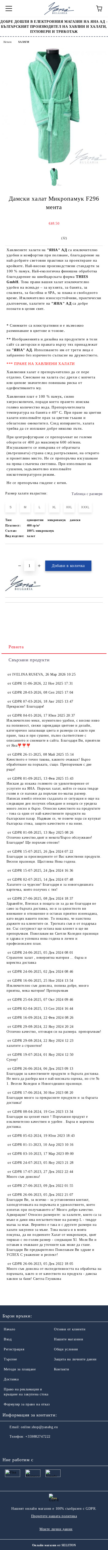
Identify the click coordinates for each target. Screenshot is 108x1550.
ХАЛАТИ (23, 42)
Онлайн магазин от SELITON (54, 1545)
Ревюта (16, 646)
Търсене (10, 1359)
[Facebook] (9, 1447)
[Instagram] (20, 1447)
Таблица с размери (87, 494)
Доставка (11, 1379)
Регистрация (14, 1349)
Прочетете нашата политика (54, 1516)
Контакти (61, 1369)
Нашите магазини (68, 1339)
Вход (8, 1339)
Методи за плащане (20, 1369)
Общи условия (66, 1349)
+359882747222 (37, 1436)
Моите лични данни (56, 1529)
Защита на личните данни (75, 1359)
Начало (8, 42)
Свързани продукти (29, 659)
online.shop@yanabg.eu (39, 1427)
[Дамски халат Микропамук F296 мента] (54, 164)
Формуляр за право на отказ (27, 1404)
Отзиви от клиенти (70, 1329)
